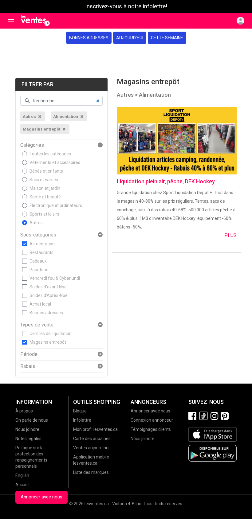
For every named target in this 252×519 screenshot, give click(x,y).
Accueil (22, 484)
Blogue (80, 410)
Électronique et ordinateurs (56, 205)
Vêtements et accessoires (55, 162)
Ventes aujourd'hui (91, 447)
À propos (24, 410)
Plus (230, 235)
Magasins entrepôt (48, 342)
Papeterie (39, 269)
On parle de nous (31, 420)
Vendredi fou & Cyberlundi (55, 278)
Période (28, 354)
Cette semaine (167, 37)
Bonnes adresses (88, 37)
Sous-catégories (38, 235)
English (22, 475)
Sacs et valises (44, 179)
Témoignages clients (151, 429)
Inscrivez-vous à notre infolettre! (126, 6)
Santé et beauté (45, 196)
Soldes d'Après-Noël (49, 295)
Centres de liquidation (51, 333)
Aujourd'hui (129, 37)
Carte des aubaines (92, 438)
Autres (36, 222)
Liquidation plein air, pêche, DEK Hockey (166, 181)
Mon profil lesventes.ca (95, 429)
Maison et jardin (45, 188)
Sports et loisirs (44, 214)
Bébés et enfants (46, 171)
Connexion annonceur (152, 420)
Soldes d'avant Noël (49, 286)
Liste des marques (91, 472)
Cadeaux (38, 261)
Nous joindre (27, 429)
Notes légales (28, 438)
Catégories (32, 145)
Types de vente (36, 325)
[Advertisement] (126, 61)
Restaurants (41, 252)
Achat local (40, 304)
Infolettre (82, 420)
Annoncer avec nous (41, 497)
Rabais (27, 366)
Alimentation (42, 243)
